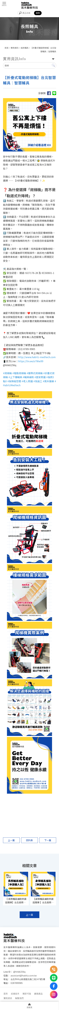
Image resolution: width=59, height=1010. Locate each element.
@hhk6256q (19, 971)
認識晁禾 (15, 993)
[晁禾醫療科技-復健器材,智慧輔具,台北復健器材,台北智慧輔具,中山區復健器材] (29, 5)
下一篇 (47, 840)
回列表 (29, 840)
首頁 (6, 47)
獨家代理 (27, 993)
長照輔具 (24, 47)
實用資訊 (14, 47)
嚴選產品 (38, 993)
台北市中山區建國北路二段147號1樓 (28, 979)
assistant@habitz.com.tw (24, 975)
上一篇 (11, 840)
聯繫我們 (19, 998)
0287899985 (17, 982)
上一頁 (29, 915)
